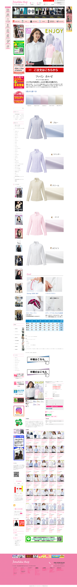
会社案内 (52, 4)
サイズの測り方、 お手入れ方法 (52, 569)
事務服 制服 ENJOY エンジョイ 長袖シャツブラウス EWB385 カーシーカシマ (44, 497)
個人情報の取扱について (60, 569)
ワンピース (16, 146)
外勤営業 (16, 349)
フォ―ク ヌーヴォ (18, 170)
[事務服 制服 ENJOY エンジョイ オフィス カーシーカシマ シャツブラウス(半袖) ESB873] (52, 509)
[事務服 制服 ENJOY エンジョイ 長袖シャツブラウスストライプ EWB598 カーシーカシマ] (29, 466)
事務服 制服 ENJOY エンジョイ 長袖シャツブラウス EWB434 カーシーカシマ (29, 497)
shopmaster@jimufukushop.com (59, 565)
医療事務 (16, 328)
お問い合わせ (59, 567)
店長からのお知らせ (52, 571)
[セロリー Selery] (19, 186)
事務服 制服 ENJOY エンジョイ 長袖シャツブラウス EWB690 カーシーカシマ (52, 440)
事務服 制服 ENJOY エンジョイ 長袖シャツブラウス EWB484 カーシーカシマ (29, 483)
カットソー (22, 570)
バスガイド (16, 331)
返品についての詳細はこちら (50, 411)
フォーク (16, 365)
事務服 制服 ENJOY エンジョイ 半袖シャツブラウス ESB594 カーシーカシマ (44, 469)
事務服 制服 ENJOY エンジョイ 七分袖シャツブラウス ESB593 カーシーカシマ (52, 469)
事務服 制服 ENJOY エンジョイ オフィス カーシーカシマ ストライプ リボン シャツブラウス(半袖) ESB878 (60, 527)
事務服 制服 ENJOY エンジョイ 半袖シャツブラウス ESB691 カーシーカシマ (60, 440)
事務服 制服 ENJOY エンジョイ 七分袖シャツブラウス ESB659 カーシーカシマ (52, 454)
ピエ (15, 173)
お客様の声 (38, 4)
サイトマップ (51, 572)
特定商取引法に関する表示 (60, 570)
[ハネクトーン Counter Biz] (19, 268)
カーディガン (17, 154)
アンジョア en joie (17, 168)
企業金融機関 (17, 340)
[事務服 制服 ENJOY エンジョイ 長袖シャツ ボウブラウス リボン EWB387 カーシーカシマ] (29, 509)
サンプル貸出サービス (61, 4)
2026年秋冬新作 (17, 114)
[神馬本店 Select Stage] (19, 213)
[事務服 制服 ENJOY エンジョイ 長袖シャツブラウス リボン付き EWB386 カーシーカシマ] (60, 495)
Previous (13, 12)
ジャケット (16, 140)
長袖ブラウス (23, 568)
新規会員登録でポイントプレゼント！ (18, 89)
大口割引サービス (44, 570)
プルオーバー (17, 131)
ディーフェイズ (17, 370)
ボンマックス (17, 162)
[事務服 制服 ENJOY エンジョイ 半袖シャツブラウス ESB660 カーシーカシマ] (60, 452)
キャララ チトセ (37, 574)
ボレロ (16, 142)
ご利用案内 (32, 4)
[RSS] (14, 505)
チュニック (16, 132)
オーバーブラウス (17, 126)
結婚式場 (16, 337)
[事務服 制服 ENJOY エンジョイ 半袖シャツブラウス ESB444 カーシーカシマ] (37, 495)
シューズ (29, 570)
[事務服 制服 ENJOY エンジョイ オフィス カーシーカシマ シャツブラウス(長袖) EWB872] (60, 509)
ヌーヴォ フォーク (37, 573)
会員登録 (15, 532)
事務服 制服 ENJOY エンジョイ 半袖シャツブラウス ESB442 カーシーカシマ (52, 483)
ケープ (16, 145)
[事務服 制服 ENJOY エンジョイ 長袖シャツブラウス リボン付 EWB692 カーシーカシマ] (29, 452)
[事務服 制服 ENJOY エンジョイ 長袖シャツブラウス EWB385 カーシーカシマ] (45, 495)
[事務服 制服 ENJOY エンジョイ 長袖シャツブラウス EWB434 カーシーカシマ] (29, 495)
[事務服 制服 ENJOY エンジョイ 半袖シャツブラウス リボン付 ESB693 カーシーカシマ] (37, 452)
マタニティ (16, 157)
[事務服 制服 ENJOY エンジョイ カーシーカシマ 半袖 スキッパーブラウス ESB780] (37, 509)
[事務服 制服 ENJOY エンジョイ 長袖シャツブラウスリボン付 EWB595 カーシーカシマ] (60, 466)
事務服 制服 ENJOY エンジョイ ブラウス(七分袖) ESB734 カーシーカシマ (44, 440)
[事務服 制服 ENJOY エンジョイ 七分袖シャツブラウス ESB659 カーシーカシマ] (52, 452)
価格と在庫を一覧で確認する (49, 398)
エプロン (16, 156)
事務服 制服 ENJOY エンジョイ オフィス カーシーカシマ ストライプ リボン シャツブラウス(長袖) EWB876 (52, 527)
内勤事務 (16, 346)
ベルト (29, 571)
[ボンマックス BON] (18, 254)
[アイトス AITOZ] (19, 295)
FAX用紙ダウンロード (60, 568)
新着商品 (36, 567)
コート (16, 143)
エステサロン (17, 343)
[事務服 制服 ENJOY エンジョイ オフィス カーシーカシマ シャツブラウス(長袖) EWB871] (45, 509)
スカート (20, 119)
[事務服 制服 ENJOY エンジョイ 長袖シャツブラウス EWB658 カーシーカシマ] (45, 452)
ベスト (17, 115)
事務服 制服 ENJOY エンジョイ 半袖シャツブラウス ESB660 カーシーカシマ (60, 454)
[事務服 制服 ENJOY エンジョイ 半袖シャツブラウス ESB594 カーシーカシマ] (45, 466)
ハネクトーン (22, 118)
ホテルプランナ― (17, 334)
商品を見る (42, 444)
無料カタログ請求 (17, 125)
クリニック (16, 118)
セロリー (16, 357)
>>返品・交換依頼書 (19, 394)
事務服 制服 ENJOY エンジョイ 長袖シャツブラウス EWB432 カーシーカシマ (44, 483)
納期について (46, 4)
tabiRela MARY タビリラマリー (19, 179)
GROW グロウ (17, 171)
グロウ (36, 572)
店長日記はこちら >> (15, 469)
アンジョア (16, 359)
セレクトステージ (17, 360)
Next (64, 12)
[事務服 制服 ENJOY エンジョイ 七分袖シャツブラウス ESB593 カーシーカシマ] (52, 466)
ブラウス (16, 119)
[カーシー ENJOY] (19, 227)
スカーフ (29, 568)
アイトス (16, 367)
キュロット (16, 151)
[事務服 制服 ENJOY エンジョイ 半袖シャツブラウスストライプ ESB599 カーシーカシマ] (37, 466)
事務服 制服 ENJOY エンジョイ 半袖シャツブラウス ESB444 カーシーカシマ (37, 497)
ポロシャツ (16, 137)
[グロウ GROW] (19, 309)
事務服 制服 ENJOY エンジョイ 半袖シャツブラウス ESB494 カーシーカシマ (37, 483)
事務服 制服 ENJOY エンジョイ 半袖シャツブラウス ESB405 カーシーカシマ (52, 497)
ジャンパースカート (18, 148)
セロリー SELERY (17, 165)
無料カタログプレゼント (45, 568)
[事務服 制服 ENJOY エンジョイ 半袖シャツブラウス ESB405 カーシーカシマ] (52, 495)
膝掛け (29, 572)
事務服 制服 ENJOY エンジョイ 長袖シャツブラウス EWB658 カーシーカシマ (44, 454)
